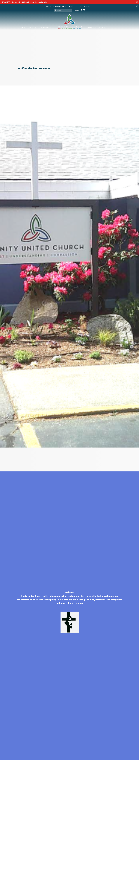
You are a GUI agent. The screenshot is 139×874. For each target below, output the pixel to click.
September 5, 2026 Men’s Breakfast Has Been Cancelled (29, 2)
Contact (76, 10)
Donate (102, 27)
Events (91, 27)
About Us (32, 27)
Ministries (45, 27)
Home (23, 27)
